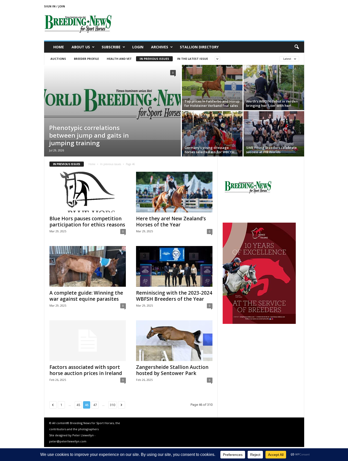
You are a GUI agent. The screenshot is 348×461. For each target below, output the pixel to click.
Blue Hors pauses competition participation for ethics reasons (87, 221)
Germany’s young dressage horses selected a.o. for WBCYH (209, 149)
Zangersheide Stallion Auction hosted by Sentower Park (172, 370)
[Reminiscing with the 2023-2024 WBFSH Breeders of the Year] (174, 266)
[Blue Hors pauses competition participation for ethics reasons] (87, 192)
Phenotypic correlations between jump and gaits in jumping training (89, 135)
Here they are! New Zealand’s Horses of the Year (171, 221)
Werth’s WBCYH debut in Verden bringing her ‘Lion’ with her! (272, 103)
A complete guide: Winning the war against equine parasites (86, 296)
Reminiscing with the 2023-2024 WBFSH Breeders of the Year (174, 296)
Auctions (58, 59)
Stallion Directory (199, 47)
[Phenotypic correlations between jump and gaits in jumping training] (112, 102)
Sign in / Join (54, 6)
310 (112, 405)
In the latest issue (192, 59)
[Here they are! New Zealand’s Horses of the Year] (174, 192)
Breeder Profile (86, 59)
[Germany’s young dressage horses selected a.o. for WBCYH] (212, 133)
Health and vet (119, 59)
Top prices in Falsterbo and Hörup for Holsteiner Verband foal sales (211, 103)
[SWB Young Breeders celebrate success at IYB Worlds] (274, 133)
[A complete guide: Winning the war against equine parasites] (87, 266)
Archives (159, 47)
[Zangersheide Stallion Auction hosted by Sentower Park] (174, 340)
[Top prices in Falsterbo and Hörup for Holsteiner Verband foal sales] (212, 87)
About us (81, 47)
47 (95, 405)
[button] (296, 47)
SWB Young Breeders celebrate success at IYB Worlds (271, 149)
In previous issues (154, 59)
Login (137, 47)
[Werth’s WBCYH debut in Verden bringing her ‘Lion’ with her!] (274, 87)
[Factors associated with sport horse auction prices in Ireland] (87, 340)
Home (58, 47)
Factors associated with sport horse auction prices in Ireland (85, 370)
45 (78, 405)
